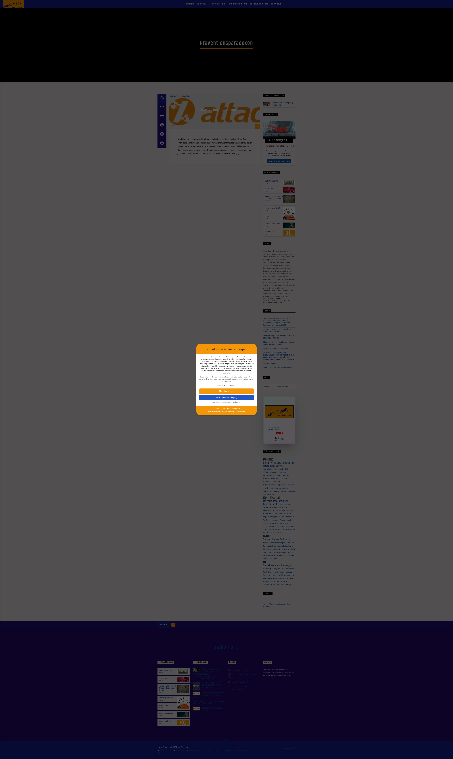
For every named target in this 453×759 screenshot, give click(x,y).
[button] (226, 397)
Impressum (236, 409)
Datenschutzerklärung (221, 409)
